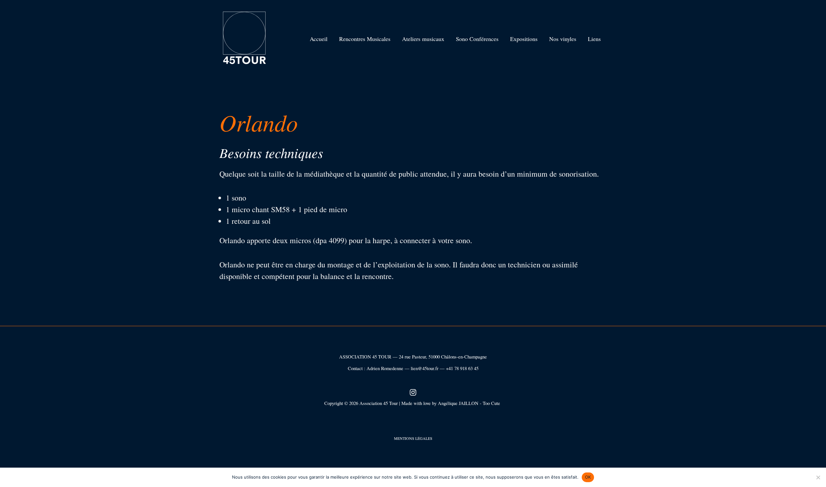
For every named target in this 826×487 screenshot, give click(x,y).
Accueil (318, 39)
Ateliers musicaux (423, 39)
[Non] (818, 477)
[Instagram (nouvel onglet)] (413, 392)
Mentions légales (413, 438)
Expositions (524, 39)
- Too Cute (491, 403)
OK (588, 477)
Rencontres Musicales (364, 39)
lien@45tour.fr (424, 368)
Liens (594, 39)
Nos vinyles (562, 39)
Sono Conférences (477, 39)
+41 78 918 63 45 (462, 368)
